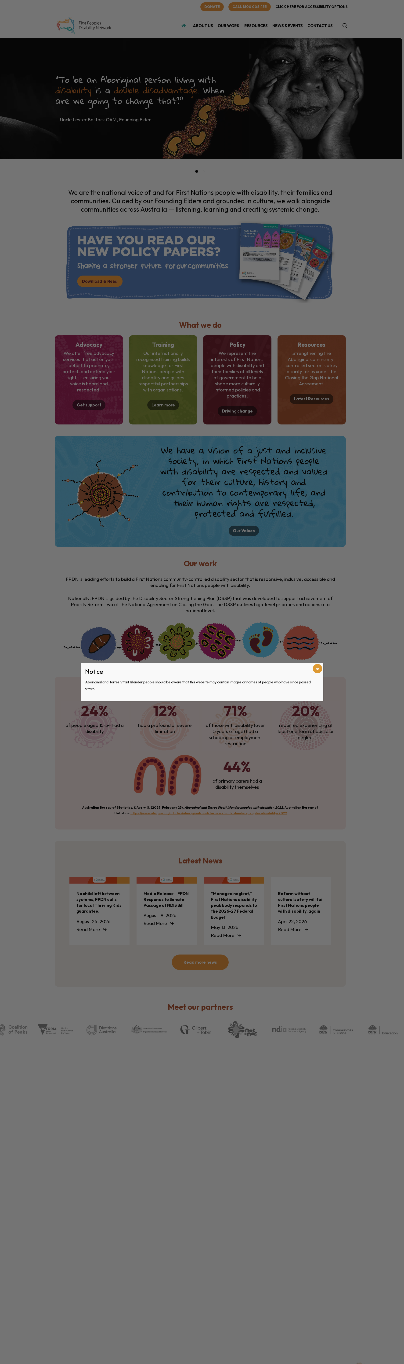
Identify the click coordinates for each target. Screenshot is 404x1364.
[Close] (317, 668)
